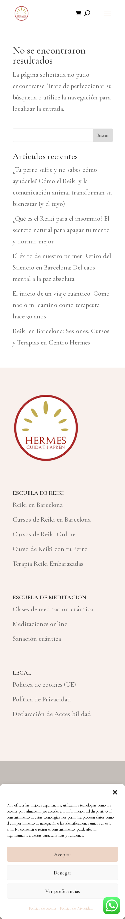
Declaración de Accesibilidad (52, 714)
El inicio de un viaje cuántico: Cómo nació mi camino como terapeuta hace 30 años (61, 305)
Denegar (62, 873)
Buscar (102, 135)
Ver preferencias (62, 891)
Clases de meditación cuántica (53, 609)
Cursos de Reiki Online (44, 534)
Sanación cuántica (37, 639)
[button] (115, 792)
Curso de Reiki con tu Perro (50, 549)
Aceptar (62, 854)
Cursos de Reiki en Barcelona (52, 520)
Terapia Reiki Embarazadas (48, 564)
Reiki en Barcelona (38, 505)
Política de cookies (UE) (44, 685)
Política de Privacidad (76, 908)
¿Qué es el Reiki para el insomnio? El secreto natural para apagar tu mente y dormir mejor (61, 230)
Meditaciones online (40, 624)
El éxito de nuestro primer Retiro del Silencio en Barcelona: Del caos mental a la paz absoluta (62, 267)
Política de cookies (43, 908)
